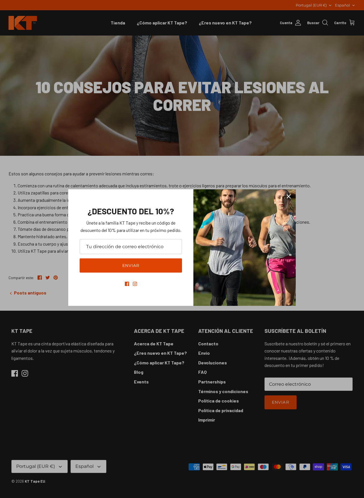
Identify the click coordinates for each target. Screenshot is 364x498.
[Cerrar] (288, 196)
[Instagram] (135, 284)
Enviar (131, 265)
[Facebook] (127, 284)
